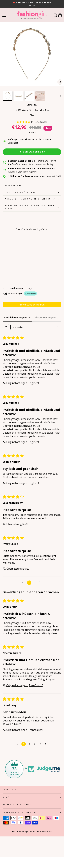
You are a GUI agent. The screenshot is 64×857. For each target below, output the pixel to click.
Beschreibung (14, 185)
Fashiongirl (11, 789)
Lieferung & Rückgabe (20, 192)
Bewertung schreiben (32, 304)
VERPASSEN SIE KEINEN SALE (20, 812)
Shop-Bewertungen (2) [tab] (46, 317)
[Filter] (6, 327)
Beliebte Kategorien (17, 804)
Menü (6, 797)
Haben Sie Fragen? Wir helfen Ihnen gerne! (29, 206)
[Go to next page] (40, 582)
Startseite (31, 104)
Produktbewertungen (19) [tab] (17, 317)
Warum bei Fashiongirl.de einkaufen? (31, 199)
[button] (24, 121)
